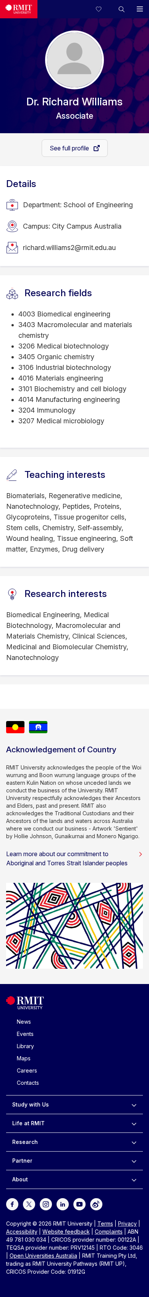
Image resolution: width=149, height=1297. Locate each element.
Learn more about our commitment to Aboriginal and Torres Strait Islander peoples (67, 858)
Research (25, 1142)
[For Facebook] (12, 1203)
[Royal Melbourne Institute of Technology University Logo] (18, 9)
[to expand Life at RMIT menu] (134, 1123)
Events (25, 1034)
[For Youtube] (79, 1203)
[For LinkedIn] (63, 1203)
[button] (121, 9)
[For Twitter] (29, 1203)
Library (25, 1046)
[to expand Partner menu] (134, 1161)
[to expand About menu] (134, 1179)
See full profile (70, 148)
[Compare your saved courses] (103, 9)
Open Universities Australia (43, 1255)
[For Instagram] (46, 1203)
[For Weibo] (96, 1203)
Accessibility (21, 1231)
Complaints (109, 1231)
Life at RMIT (28, 1123)
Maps (24, 1058)
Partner (22, 1160)
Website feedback (66, 1231)
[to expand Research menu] (134, 1142)
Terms (105, 1223)
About (20, 1179)
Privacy (127, 1223)
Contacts (28, 1082)
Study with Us (30, 1104)
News (24, 1021)
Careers (27, 1070)
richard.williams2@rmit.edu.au (69, 248)
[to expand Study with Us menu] (134, 1105)
